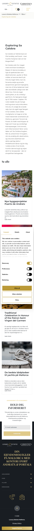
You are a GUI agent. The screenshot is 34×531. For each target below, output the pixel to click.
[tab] (31, 474)
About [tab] (28, 232)
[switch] (29, 268)
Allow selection (17, 294)
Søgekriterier (17, 528)
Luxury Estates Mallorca (10, 14)
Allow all (17, 288)
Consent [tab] (6, 232)
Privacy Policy (17, 523)
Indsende (17, 433)
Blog (23, 14)
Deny (17, 300)
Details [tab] (17, 232)
